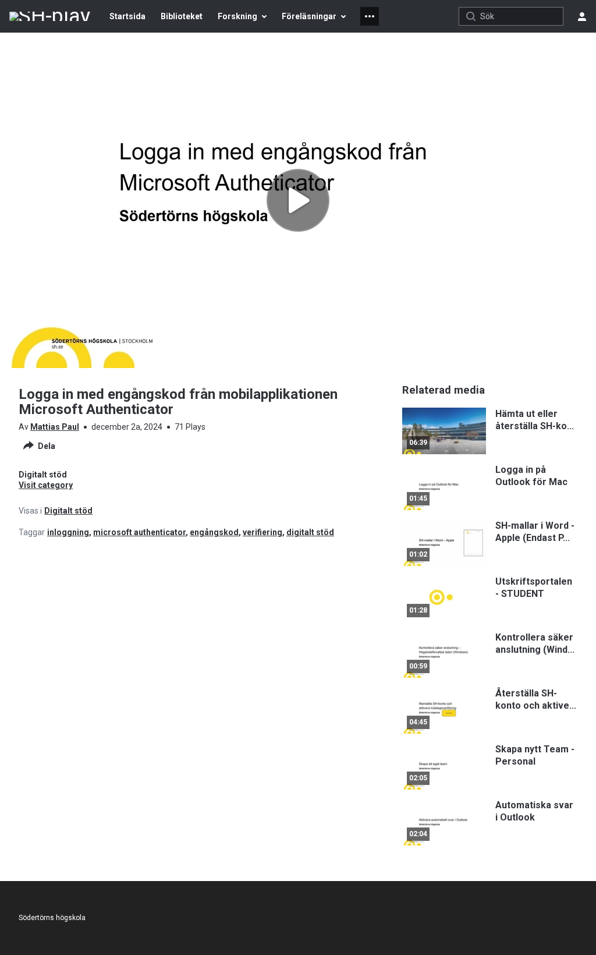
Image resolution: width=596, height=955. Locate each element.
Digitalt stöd (68, 510)
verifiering (262, 532)
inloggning (68, 532)
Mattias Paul (54, 426)
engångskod (214, 532)
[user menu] (582, 16)
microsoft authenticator (139, 532)
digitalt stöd (310, 532)
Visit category (46, 485)
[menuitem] (127, 16)
